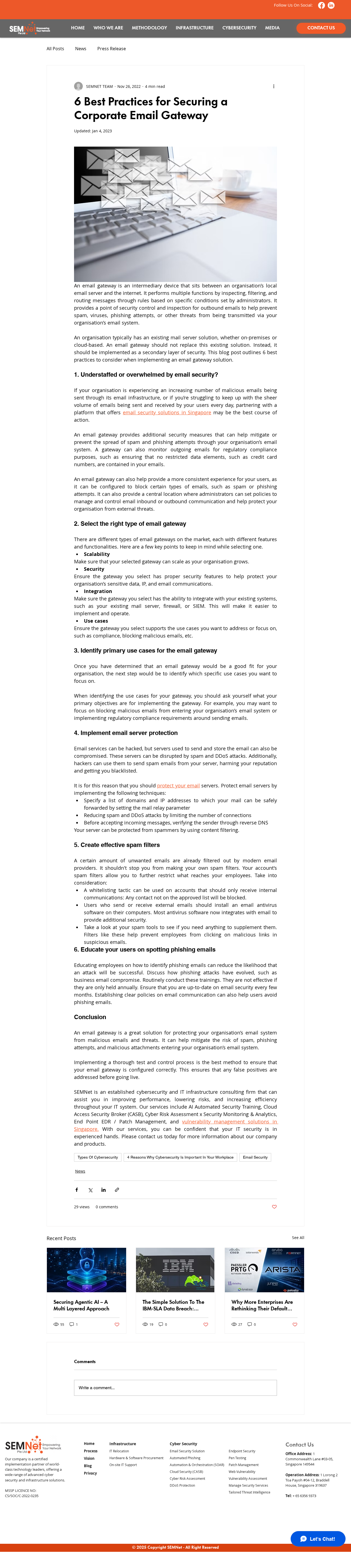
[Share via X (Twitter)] (90, 1189)
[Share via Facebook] (76, 1189)
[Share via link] (117, 1189)
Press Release (111, 48)
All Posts (55, 48)
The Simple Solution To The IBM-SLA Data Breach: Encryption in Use (173, 1306)
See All (298, 1237)
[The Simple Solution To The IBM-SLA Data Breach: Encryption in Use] (175, 1270)
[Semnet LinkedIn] (331, 5)
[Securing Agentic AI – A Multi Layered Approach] (86, 1270)
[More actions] (273, 86)
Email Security (255, 1157)
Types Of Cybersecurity (98, 1157)
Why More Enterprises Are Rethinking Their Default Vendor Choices (262, 1306)
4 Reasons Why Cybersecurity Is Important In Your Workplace (180, 1157)
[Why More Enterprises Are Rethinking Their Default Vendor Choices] (264, 1270)
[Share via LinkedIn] (103, 1189)
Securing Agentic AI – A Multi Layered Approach (81, 1306)
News (80, 48)
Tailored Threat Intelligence (249, 1492)
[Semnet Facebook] (321, 5)
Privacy (90, 1473)
